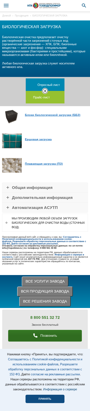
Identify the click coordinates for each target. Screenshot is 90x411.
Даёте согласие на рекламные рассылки (34, 243)
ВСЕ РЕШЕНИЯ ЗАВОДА (45, 301)
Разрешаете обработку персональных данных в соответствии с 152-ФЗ (45, 369)
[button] (84, 5)
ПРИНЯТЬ (45, 398)
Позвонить (48, 335)
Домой (6, 15)
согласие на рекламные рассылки (55, 374)
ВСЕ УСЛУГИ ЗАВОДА (45, 281)
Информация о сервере (60, 389)
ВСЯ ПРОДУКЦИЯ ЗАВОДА (45, 291)
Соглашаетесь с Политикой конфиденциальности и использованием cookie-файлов (41, 239)
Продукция (21, 15)
